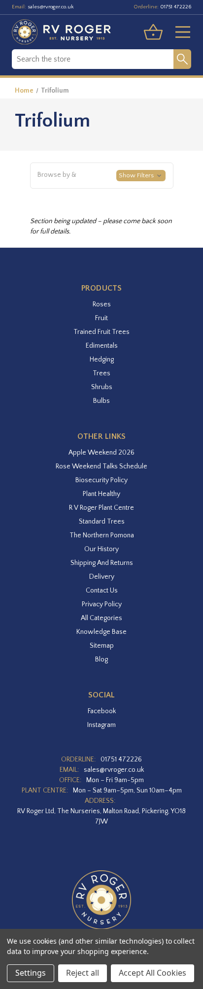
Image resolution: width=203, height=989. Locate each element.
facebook (102, 711)
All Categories (101, 618)
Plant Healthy (101, 494)
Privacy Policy (102, 604)
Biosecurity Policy (101, 480)
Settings (30, 972)
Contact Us (102, 590)
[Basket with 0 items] (153, 32)
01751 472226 (175, 7)
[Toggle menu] (179, 32)
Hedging (102, 359)
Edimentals (102, 346)
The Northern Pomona (101, 535)
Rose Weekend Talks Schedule (101, 466)
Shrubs (101, 387)
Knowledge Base (101, 632)
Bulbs (101, 401)
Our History (101, 549)
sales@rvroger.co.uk (51, 7)
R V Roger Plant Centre (101, 508)
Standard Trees (102, 522)
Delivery (101, 577)
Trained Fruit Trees (101, 332)
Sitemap (102, 646)
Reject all (82, 972)
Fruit (101, 318)
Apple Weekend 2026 (101, 453)
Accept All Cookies (152, 972)
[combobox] (92, 59)
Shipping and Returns (101, 563)
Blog (101, 659)
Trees (101, 373)
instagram (101, 725)
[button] (101, 176)
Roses (102, 304)
